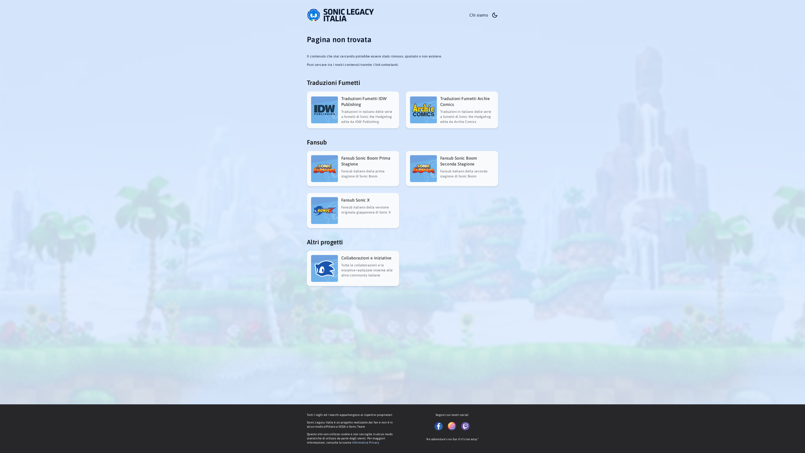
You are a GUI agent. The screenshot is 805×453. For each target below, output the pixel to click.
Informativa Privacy (365, 442)
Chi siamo (478, 15)
